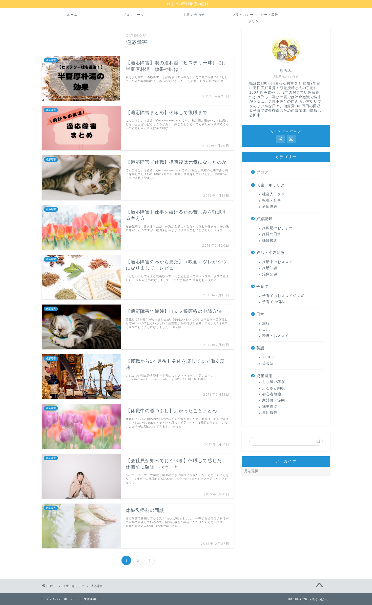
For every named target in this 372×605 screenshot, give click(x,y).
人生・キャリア (270, 185)
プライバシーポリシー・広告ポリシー (255, 16)
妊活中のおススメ (277, 262)
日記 (266, 329)
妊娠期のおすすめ (277, 228)
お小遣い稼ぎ (273, 382)
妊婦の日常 (271, 234)
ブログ (262, 172)
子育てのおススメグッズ (283, 296)
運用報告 (269, 413)
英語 (260, 348)
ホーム (72, 14)
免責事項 (90, 598)
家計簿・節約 (273, 400)
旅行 (266, 323)
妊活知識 (269, 268)
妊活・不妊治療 (270, 252)
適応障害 (269, 206)
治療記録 (269, 274)
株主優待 (269, 406)
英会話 (268, 363)
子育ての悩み (273, 302)
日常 (260, 314)
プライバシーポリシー (61, 598)
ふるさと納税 (273, 388)
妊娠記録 (264, 219)
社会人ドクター (275, 194)
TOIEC (268, 357)
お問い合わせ (194, 14)
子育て (262, 286)
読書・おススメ (275, 336)
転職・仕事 (271, 200)
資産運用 (264, 376)
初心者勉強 (271, 394)
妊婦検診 (269, 240)
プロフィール (133, 14)
